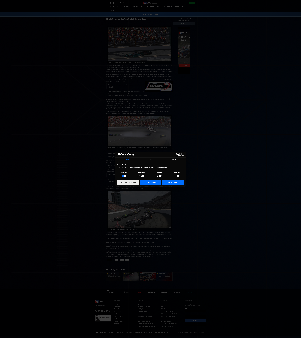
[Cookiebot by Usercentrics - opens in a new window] (177, 154)
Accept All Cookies (173, 182)
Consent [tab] (127, 159)
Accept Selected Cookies (150, 182)
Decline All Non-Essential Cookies (128, 182)
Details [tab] (150, 159)
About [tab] (174, 159)
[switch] (141, 176)
